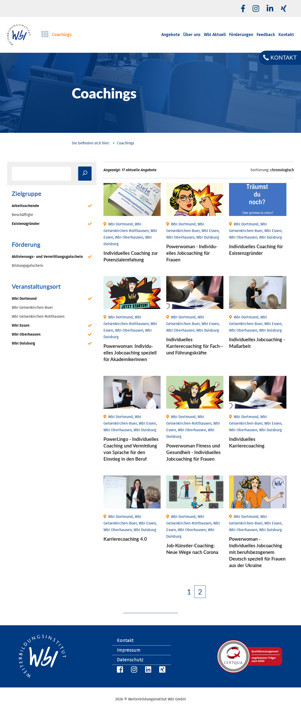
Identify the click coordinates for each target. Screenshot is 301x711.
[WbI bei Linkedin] (270, 9)
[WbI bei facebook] (243, 9)
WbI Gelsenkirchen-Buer (32, 307)
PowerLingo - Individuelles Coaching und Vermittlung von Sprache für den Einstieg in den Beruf (130, 449)
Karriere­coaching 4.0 (125, 539)
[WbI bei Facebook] (119, 670)
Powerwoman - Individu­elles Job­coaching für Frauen (191, 253)
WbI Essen (20, 325)
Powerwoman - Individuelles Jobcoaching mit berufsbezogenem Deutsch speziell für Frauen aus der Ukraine (257, 552)
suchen (84, 174)
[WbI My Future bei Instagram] (256, 9)
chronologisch (282, 170)
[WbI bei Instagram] (133, 670)
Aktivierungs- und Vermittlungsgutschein (47, 257)
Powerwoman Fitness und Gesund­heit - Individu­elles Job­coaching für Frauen (193, 452)
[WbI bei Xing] (283, 9)
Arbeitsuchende (25, 206)
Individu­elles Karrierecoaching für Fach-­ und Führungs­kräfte (194, 346)
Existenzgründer (26, 224)
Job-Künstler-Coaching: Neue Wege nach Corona (192, 548)
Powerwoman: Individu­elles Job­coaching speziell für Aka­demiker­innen (130, 352)
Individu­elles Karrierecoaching (247, 442)
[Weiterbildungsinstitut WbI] (91, 143)
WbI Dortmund (24, 299)
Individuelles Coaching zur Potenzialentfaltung (130, 256)
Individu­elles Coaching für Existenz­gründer (256, 249)
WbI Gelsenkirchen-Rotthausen (38, 316)
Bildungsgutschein (27, 266)
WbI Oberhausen (26, 334)
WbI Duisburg (23, 343)
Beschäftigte (22, 215)
